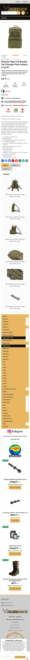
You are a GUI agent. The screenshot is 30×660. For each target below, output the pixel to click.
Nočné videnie (6, 329)
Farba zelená (6, 354)
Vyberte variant (15, 487)
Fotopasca (5, 413)
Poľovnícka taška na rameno (9, 389)
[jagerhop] (15, 614)
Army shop (5, 426)
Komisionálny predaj (8, 421)
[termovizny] (15, 456)
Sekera (4, 407)
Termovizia (5, 324)
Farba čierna (6, 348)
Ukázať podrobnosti (6, 656)
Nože (4, 405)
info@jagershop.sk (15, 442)
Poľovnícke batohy (7, 340)
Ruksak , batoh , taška (8, 337)
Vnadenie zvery (6, 415)
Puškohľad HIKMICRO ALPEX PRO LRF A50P (15, 479)
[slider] (15, 55)
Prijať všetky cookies (20, 657)
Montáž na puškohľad (8, 397)
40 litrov (5, 380)
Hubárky (5, 391)
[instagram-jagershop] (15, 433)
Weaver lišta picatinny (8, 394)
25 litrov (5, 370)
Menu (5, 18)
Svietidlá (5, 410)
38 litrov (5, 378)
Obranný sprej (6, 402)
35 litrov (5, 375)
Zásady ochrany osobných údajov (18, 652)
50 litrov (5, 383)
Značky (4, 423)
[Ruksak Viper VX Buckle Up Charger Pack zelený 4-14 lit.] (15, 37)
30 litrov (5, 372)
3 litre (4, 362)
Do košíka (15, 520)
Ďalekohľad (5, 319)
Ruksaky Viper (6, 343)
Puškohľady (5, 321)
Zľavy (5, 316)
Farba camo (5, 359)
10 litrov (5, 367)
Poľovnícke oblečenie (8, 335)
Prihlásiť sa (17, 1)
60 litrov (5, 386)
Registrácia (25, 1)
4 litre (4, 364)
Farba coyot (5, 351)
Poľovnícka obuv (7, 399)
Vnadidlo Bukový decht (15, 546)
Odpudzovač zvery (7, 418)
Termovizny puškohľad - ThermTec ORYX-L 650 (15, 512)
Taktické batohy (6, 346)
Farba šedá (5, 356)
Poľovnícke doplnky (7, 332)
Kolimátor (5, 327)
